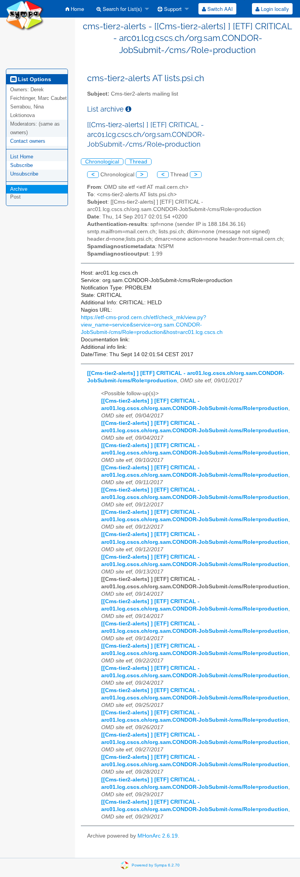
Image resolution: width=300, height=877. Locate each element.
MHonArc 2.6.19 (158, 836)
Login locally (274, 8)
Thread (138, 162)
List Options (33, 79)
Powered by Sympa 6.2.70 (156, 865)
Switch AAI (219, 8)
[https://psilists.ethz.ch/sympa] (25, 15)
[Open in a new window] (128, 109)
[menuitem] (74, 9)
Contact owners (27, 141)
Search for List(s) (121, 8)
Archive (18, 189)
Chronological (102, 162)
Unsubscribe (24, 174)
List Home (21, 157)
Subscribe (21, 165)
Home (76, 8)
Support (172, 8)
